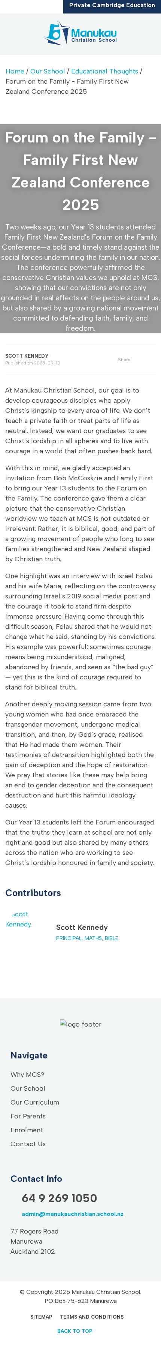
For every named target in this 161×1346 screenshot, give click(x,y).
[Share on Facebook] (143, 359)
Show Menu (11, 34)
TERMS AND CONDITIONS (92, 1317)
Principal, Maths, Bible (87, 938)
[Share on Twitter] (153, 359)
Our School (47, 71)
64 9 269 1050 (13, 7)
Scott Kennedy (82, 927)
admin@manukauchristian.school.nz (24, 7)
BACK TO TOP (74, 1331)
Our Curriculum (34, 1102)
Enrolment (26, 1130)
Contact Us (28, 1144)
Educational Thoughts (104, 71)
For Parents (28, 1116)
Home (15, 71)
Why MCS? (27, 1074)
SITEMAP (41, 1317)
